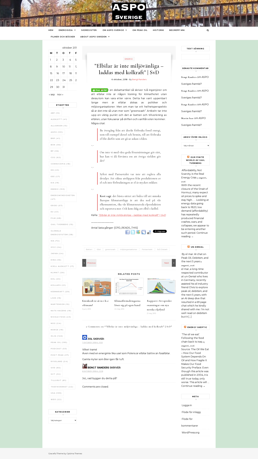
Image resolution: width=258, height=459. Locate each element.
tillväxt (58, 380)
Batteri (89, 249)
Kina (56, 260)
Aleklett (59, 119)
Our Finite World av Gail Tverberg (195, 160)
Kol (56, 279)
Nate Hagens (61, 311)
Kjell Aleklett (62, 266)
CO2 (56, 157)
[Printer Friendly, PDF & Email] (99, 89)
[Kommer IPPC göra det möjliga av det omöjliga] (89, 263)
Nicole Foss (61, 317)
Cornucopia (60, 164)
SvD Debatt (162, 249)
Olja (57, 336)
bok (56, 145)
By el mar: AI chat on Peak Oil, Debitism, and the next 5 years (194, 258)
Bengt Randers (139, 79)
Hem (50, 30)
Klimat (58, 272)
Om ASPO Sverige (113, 30)
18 (70, 73)
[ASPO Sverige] (129, 12)
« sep (52, 94)
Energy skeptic (197, 327)
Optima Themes (74, 453)
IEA (55, 241)
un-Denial (197, 247)
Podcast (59, 349)
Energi (58, 189)
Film (56, 218)
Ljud (56, 298)
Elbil (99, 249)
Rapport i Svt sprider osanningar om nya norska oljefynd (159, 305)
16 (58, 73)
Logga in (187, 405)
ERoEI (57, 205)
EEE (55, 176)
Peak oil (59, 342)
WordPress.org (190, 432)
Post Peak (60, 355)
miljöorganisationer (128, 249)
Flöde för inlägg (191, 412)
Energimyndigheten (63, 197)
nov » (60, 94)
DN (55, 170)
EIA (55, 183)
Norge (57, 330)
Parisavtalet (147, 249)
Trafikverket (62, 387)
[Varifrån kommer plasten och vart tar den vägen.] (169, 263)
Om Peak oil (140, 30)
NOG (56, 323)
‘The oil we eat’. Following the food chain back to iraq (192, 338)
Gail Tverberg (62, 224)
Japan (57, 253)
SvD (56, 368)
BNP (55, 138)
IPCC (56, 247)
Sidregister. (89, 30)
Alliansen (59, 126)
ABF (55, 113)
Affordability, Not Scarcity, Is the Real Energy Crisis (192, 174)
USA (56, 393)
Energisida (66, 30)
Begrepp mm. (177, 30)
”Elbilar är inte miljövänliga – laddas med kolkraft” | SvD (132, 215)
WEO (56, 399)
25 (70, 80)
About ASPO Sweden (93, 36)
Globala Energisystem (62, 233)
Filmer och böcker (63, 36)
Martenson (60, 304)
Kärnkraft (60, 292)
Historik (158, 30)
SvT (56, 374)
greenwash (110, 249)
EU (55, 212)
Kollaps (58, 285)
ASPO (57, 132)
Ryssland (59, 361)
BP (55, 151)
